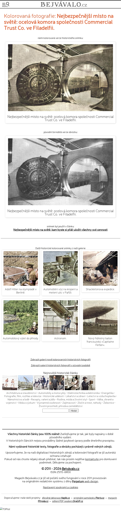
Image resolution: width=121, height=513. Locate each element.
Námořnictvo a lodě (18, 399)
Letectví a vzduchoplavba (101, 396)
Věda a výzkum (26, 402)
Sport (92, 399)
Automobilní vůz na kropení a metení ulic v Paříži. (60, 290)
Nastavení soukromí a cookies (60, 487)
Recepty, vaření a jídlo (43, 399)
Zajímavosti (69, 402)
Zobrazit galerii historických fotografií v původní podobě (60, 365)
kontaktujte (92, 459)
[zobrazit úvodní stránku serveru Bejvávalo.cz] (63, 6)
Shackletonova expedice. (100, 289)
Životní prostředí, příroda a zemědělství (60, 406)
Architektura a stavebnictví (21, 393)
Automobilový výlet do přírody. (21, 338)
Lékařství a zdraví (75, 396)
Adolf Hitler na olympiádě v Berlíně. (21, 290)
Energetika (107, 393)
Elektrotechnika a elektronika (84, 393)
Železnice (108, 402)
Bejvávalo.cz (70, 468)
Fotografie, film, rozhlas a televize (22, 396)
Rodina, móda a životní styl (72, 399)
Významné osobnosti (48, 402)
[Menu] (5, 4)
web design (85, 481)
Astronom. (60, 338)
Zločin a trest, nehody (89, 402)
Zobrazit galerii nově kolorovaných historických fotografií (60, 359)
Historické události (53, 396)
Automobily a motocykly (52, 393)
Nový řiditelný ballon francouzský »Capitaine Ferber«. (100, 341)
